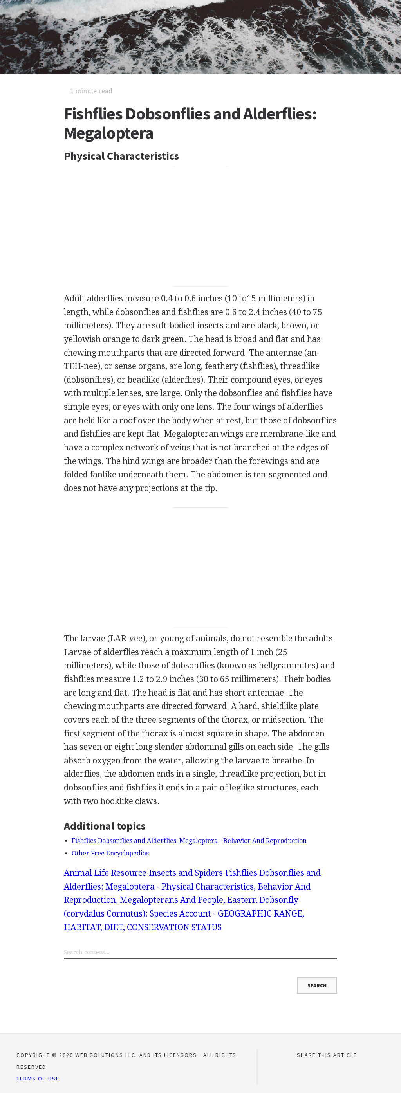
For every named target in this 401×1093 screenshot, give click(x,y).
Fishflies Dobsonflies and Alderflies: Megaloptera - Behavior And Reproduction (189, 841)
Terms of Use (38, 1078)
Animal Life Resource (105, 873)
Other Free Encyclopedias (110, 853)
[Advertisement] (200, 227)
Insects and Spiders (186, 873)
